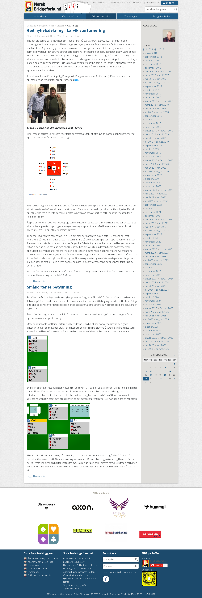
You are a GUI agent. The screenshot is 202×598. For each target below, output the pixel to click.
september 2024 (153, 293)
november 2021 (153, 212)
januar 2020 (151, 160)
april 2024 (164, 282)
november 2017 (153, 93)
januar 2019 (151, 130)
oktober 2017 (152, 89)
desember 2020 (153, 186)
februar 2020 (166, 160)
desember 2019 (153, 156)
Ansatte (86, 2)
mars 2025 (150, 311)
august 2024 (162, 289)
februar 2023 (166, 249)
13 (165, 371)
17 (151, 375)
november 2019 (153, 152)
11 (156, 371)
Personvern (99, 2)
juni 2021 (161, 197)
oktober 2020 (152, 178)
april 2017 (164, 75)
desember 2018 (153, 126)
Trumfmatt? (33, 571)
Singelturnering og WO (74, 585)
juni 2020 (161, 167)
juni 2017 (161, 78)
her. (76, 79)
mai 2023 (149, 256)
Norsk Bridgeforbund (43, 6)
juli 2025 (149, 319)
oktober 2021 (152, 208)
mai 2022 (149, 226)
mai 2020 (149, 167)
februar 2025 (166, 308)
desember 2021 (153, 215)
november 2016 (153, 64)
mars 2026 (150, 341)
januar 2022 (151, 219)
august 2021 (162, 200)
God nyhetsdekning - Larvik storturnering (66, 30)
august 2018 (162, 112)
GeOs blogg (150, 25)
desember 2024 (153, 304)
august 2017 (162, 82)
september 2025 (153, 322)
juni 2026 (161, 345)
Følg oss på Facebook (106, 579)
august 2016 (151, 52)
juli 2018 (149, 112)
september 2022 (153, 234)
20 (165, 375)
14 (170, 371)
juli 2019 (149, 141)
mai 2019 (149, 137)
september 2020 (153, 175)
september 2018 (153, 115)
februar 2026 (166, 337)
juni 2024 (161, 286)
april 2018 (164, 104)
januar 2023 (151, 249)
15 (174, 371)
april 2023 (164, 252)
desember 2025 (153, 334)
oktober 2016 (152, 60)
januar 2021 (151, 189)
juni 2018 (161, 108)
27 (165, 378)
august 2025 (162, 319)
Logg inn (170, 2)
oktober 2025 (152, 326)
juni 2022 (161, 226)
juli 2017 (149, 82)
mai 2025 (149, 315)
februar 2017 (166, 71)
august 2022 (162, 230)
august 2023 (162, 260)
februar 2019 (166, 130)
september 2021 (153, 204)
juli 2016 (159, 49)
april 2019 (164, 134)
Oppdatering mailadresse (76, 575)
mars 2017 (150, 75)
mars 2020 (150, 164)
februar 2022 (166, 219)
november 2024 (153, 300)
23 (146, 378)
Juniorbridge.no (152, 2)
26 (160, 378)
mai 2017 (149, 78)
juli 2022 (149, 230)
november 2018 (153, 123)
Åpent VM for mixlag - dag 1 (41, 561)
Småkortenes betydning (49, 287)
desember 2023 (153, 274)
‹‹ (143, 354)
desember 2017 (153, 97)
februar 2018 (166, 101)
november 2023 (153, 271)
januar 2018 (151, 101)
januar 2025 (151, 308)
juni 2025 (161, 315)
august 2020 (162, 171)
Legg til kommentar (36, 281)
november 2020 (153, 182)
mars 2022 (150, 223)
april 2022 (164, 223)
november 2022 (153, 241)
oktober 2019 (152, 149)
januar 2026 (151, 337)
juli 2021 (149, 200)
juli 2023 (149, 260)
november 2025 (153, 330)
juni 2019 (161, 137)
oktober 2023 (152, 267)
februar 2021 (166, 189)
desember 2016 (153, 67)
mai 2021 (149, 197)
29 (174, 378)
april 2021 (164, 193)
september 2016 (153, 56)
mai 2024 (149, 286)
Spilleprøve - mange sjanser (41, 575)
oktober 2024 (152, 297)
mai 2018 (149, 108)
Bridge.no (31, 25)
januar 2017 (151, 71)
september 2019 (153, 145)
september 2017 (153, 86)
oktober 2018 (152, 119)
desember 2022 (153, 245)
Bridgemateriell (46, 25)
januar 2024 (151, 278)
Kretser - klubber (132, 2)
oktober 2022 (152, 237)
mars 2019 (150, 134)
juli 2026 (149, 348)
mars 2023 (150, 252)
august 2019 (162, 141)
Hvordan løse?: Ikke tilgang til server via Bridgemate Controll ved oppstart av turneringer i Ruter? (81, 568)
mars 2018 (150, 104)
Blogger (60, 25)
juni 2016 (148, 49)
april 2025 (164, 311)
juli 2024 (149, 289)
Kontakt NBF (115, 2)
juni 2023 (161, 256)
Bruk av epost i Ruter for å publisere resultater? (76, 560)
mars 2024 (150, 282)
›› (174, 354)
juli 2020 (149, 171)
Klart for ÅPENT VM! (37, 568)
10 (151, 371)
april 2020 (164, 164)
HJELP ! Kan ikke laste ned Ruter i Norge (79, 580)
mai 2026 (149, 345)
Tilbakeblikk (33, 565)
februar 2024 (166, 278)
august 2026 (162, 348)
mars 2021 (150, 193)
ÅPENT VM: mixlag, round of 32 (42, 558)
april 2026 (164, 341)
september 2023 (153, 263)
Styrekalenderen (71, 588)
